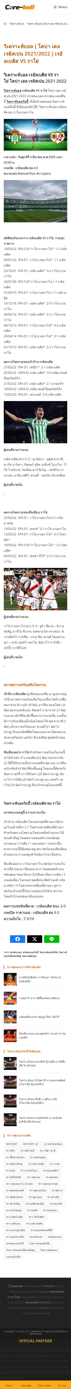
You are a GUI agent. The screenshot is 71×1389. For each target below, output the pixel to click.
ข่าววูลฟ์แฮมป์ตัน (35, 1203)
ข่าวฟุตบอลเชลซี (15, 1190)
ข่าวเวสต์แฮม (13, 1223)
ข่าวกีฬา (10, 1150)
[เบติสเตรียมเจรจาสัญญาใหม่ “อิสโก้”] (10, 1016)
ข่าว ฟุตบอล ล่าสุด (48, 1183)
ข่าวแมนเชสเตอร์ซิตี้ (41, 1230)
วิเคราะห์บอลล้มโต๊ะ (49, 952)
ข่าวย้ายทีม (53, 1197)
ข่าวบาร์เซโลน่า (29, 1170)
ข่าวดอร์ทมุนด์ (37, 1157)
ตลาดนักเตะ (36, 1236)
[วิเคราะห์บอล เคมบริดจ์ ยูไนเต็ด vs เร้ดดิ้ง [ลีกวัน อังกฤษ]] (10, 1063)
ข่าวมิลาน (57, 1190)
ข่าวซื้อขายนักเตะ (15, 1157)
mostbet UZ (30, 1144)
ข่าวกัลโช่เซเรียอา (53, 1144)
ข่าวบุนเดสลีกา (51, 1170)
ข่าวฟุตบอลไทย (38, 1190)
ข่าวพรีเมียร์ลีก (13, 1177)
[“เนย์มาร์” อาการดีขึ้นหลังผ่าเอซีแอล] (10, 998)
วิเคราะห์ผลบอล (29, 956)
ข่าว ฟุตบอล (33, 1177)
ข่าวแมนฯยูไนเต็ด (15, 1230)
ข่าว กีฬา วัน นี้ (47, 1150)
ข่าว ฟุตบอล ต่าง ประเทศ (19, 1183)
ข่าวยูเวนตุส (35, 1197)
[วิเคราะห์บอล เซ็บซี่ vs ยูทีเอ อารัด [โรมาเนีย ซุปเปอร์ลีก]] (10, 1101)
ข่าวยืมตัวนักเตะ (14, 1197)
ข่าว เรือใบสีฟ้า (37, 1217)
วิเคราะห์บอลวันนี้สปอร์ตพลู (20, 1250)
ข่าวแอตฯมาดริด (15, 1236)
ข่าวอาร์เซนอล (13, 1210)
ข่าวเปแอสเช (50, 1210)
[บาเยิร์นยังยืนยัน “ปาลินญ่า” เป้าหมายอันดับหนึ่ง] (10, 979)
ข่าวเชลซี (32, 1210)
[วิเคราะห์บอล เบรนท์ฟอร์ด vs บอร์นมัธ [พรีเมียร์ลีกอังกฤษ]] (10, 1119)
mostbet (11, 1144)
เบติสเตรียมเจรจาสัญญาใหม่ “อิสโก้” (39, 1017)
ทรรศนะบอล (16, 952)
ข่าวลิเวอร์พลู (13, 1203)
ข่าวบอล (10, 1170)
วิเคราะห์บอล (12, 90)
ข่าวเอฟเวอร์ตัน (34, 1223)
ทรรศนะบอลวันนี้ (30, 952)
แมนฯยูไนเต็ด (13, 1256)
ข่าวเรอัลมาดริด (14, 1217)
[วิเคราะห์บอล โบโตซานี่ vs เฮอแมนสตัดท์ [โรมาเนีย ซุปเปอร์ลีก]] (10, 1082)
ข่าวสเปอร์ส (56, 1203)
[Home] (5, 23)
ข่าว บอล (54, 1164)
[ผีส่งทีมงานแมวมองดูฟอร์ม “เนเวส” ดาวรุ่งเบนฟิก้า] (10, 1035)
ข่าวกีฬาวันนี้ (27, 1150)
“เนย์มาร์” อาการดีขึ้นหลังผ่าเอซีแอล (39, 998)
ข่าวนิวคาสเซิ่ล (36, 1164)
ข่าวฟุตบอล (52, 1177)
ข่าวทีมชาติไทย (14, 1164)
